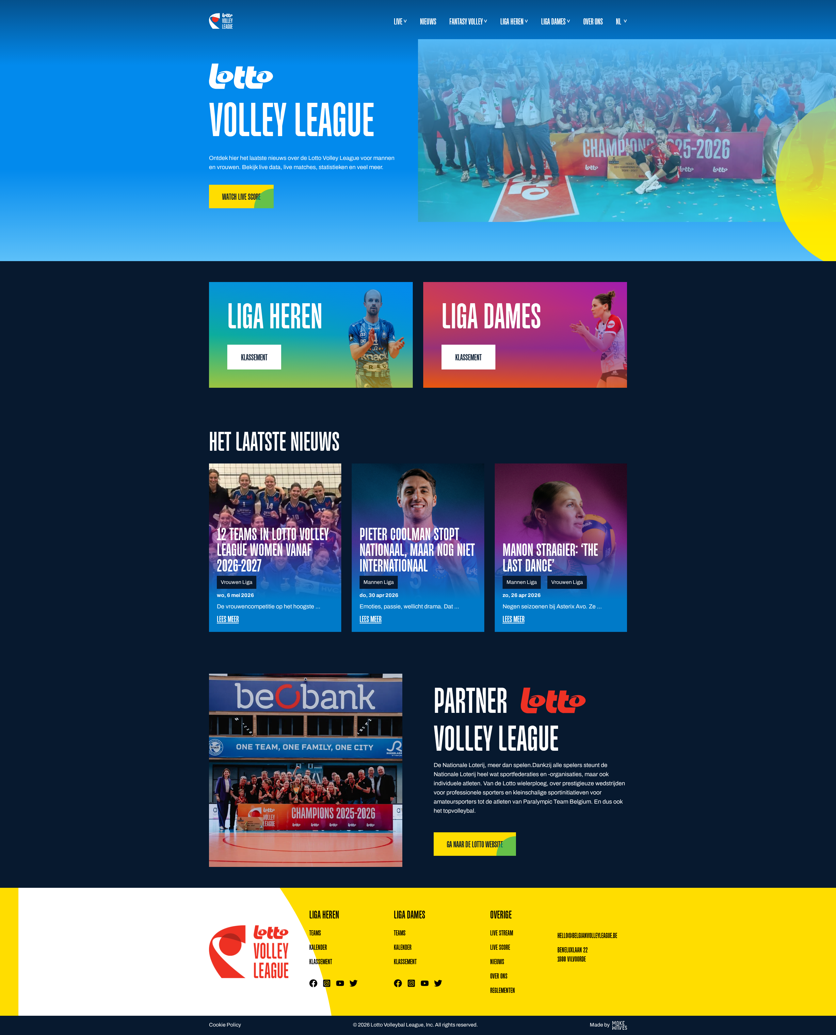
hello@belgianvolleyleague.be (587, 935)
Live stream (501, 933)
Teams (315, 933)
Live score (500, 947)
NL (618, 21)
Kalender (318, 947)
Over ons (593, 21)
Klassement (320, 961)
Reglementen (502, 990)
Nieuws (428, 21)
